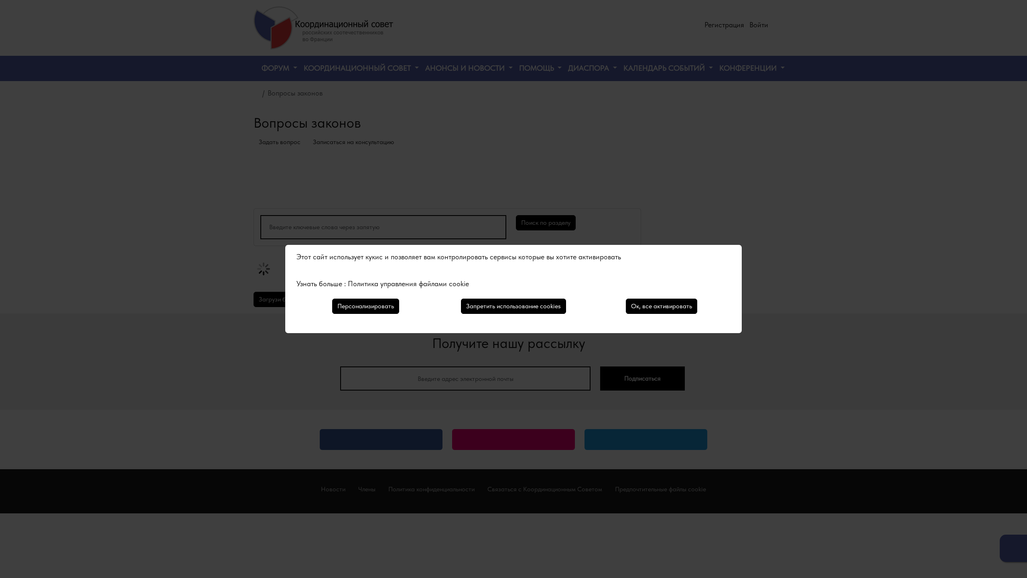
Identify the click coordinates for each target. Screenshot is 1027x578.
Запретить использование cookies (513, 306)
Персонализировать (365, 306)
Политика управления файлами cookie (408, 283)
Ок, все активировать (661, 306)
